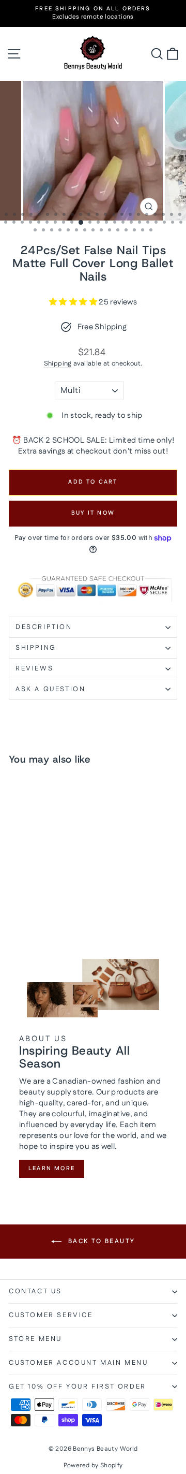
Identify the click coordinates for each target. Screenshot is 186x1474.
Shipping (58, 363)
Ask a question (50, 689)
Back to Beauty (100, 1241)
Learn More (51, 1168)
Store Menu (35, 1339)
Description (44, 627)
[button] (74, 302)
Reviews (34, 668)
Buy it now (93, 513)
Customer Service (51, 1315)
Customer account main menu (78, 1362)
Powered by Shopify (93, 1465)
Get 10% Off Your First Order (77, 1386)
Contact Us (35, 1291)
